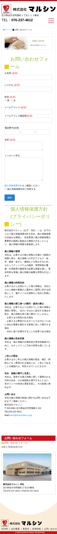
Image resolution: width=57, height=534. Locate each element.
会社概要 (15, 529)
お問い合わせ (50, 529)
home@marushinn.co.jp (20, 415)
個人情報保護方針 (13, 185)
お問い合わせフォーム (15, 442)
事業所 (26, 529)
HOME (4, 529)
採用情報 (36, 529)
